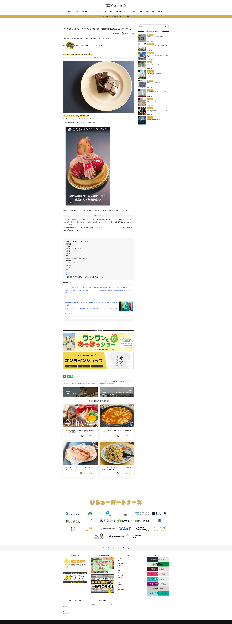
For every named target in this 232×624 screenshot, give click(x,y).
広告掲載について (67, 613)
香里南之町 (111, 383)
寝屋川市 (114, 381)
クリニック (118, 11)
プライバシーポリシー (68, 608)
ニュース (77, 11)
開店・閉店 (84, 11)
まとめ (99, 11)
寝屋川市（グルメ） (125, 381)
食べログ (68, 272)
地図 (67, 274)
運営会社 (65, 611)
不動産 (147, 11)
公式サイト (69, 270)
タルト (88, 381)
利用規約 (65, 606)
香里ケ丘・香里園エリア (78, 383)
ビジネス (134, 11)
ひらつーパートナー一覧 (69, 569)
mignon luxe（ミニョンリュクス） (74, 381)
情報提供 (65, 604)
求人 (141, 11)
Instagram (69, 267)
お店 (105, 11)
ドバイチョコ (105, 381)
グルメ (92, 11)
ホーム (69, 11)
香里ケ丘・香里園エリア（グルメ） (96, 383)
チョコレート (96, 381)
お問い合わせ (161, 11)
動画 (111, 11)
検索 (166, 26)
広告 (153, 11)
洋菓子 (67, 383)
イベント (126, 11)
